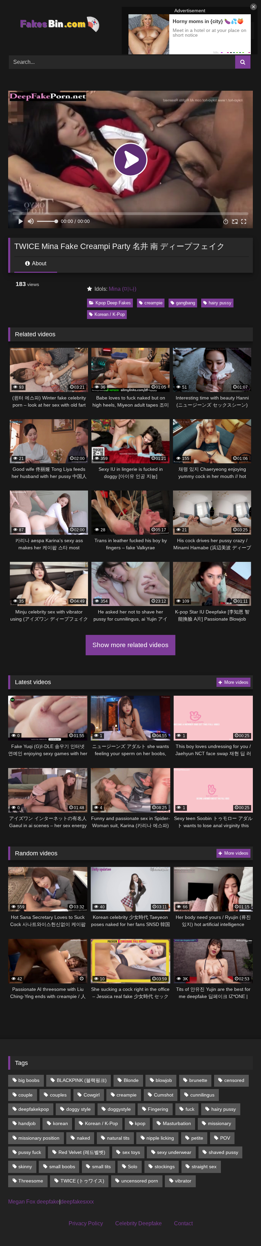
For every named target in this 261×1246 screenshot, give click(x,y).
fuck (190, 1109)
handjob (27, 1123)
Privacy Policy (86, 1223)
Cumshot (163, 1095)
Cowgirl (92, 1095)
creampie (153, 302)
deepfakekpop (33, 1109)
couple (25, 1095)
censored (234, 1080)
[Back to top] (239, 1225)
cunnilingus (202, 1095)
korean (60, 1123)
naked (83, 1138)
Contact (183, 1223)
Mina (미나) (122, 289)
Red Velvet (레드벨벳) (81, 1152)
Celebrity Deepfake (138, 1223)
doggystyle (119, 1109)
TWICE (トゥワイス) (82, 1180)
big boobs (28, 1080)
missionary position (38, 1138)
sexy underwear (174, 1152)
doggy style (78, 1109)
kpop (140, 1123)
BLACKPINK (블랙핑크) (82, 1080)
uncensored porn (139, 1180)
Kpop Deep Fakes (113, 302)
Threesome (30, 1180)
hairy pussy (220, 302)
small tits (101, 1166)
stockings (165, 1166)
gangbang (185, 302)
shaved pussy (223, 1152)
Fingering (158, 1109)
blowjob (164, 1080)
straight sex (204, 1166)
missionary (219, 1123)
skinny (25, 1166)
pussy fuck (29, 1152)
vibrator (183, 1180)
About (38, 263)
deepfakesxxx (77, 1202)
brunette (198, 1080)
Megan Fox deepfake (33, 1202)
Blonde (131, 1080)
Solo (132, 1166)
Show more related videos (130, 644)
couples (58, 1095)
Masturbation (177, 1123)
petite (197, 1138)
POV (225, 1138)
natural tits (118, 1138)
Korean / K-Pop (109, 314)
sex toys (131, 1152)
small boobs (62, 1166)
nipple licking (160, 1138)
